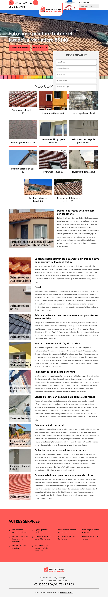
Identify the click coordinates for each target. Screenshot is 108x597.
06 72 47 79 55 (64, 584)
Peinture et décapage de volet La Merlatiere (43, 538)
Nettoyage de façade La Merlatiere (90, 538)
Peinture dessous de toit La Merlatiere (67, 531)
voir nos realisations (19, 48)
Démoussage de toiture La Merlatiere (90, 531)
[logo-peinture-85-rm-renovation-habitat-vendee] (51, 9)
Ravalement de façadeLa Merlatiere (19, 531)
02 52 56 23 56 (23, 3)
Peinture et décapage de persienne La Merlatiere (20, 539)
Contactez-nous (40, 48)
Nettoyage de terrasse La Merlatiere (66, 538)
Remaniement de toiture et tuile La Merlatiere (41, 548)
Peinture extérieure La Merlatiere (20, 547)
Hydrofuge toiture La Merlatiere (42, 531)
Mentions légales (66, 593)
